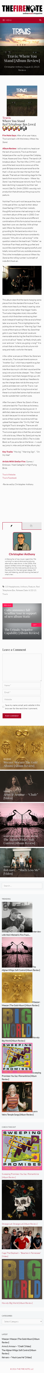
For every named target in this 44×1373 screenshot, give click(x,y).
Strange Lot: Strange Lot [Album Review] (20, 1224)
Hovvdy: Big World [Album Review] (17, 1303)
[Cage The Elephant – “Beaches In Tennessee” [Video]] (22, 1247)
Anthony (24, 586)
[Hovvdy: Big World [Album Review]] (22, 1297)
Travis (5, 594)
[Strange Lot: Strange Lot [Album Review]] (22, 1218)
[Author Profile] (12, 526)
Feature (31, 586)
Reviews (22, 70)
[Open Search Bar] (40, 20)
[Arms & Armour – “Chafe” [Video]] (22, 800)
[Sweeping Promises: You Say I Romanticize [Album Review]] (22, 1168)
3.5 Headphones (12, 586)
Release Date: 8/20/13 (26, 590)
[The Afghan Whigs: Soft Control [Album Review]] (22, 845)
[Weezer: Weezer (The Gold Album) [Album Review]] (22, 768)
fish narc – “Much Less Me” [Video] (17, 1357)
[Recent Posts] (32, 526)
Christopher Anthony (22, 554)
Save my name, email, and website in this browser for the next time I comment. (22, 707)
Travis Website (9, 474)
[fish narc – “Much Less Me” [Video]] (22, 875)
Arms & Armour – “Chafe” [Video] (16, 1346)
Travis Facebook (9, 478)
